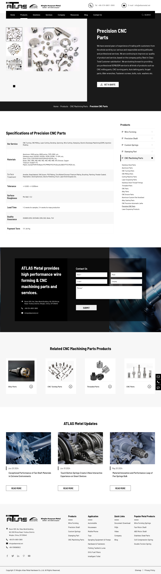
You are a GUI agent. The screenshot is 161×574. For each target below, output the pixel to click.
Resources (75, 15)
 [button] (14, 86)
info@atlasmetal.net (31, 313)
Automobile (92, 523)
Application (93, 516)
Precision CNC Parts (99, 106)
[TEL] (158, 382)
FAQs (116, 527)
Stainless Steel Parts (129, 165)
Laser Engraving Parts (129, 180)
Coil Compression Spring (143, 539)
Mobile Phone (93, 531)
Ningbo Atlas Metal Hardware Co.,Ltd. (30, 570)
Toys (89, 535)
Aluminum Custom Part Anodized (133, 197)
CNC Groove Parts (128, 194)
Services (49, 15)
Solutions (36, 15)
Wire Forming (130, 131)
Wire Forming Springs (142, 523)
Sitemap (138, 570)
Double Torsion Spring (142, 544)
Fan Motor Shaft (140, 527)
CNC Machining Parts (79, 106)
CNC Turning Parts (128, 171)
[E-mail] (158, 376)
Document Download (122, 523)
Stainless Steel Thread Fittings (132, 183)
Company (61, 15)
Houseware (92, 527)
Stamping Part (131, 151)
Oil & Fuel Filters (94, 552)
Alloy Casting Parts (128, 200)
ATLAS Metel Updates (80, 423)
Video (116, 531)
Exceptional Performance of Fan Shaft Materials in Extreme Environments (30, 474)
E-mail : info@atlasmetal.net (139, 5)
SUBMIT (86, 308)
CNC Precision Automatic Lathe (132, 203)
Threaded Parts (127, 185)
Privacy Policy (150, 570)
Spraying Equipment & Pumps (99, 539)
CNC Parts (125, 188)
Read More (16, 488)
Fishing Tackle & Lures (96, 548)
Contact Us (97, 15)
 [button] (14, 27)
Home (12, 15)
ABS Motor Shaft (140, 531)
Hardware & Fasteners (96, 544)
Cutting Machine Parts (129, 177)
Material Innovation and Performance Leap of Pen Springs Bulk (133, 474)
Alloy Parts (125, 191)
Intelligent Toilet (94, 556)
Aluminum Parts (127, 168)
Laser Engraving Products (130, 209)
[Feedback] (158, 387)
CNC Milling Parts (127, 174)
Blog (86, 15)
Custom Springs (131, 145)
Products (23, 15)
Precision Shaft (131, 138)
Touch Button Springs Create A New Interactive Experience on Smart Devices (81, 474)
